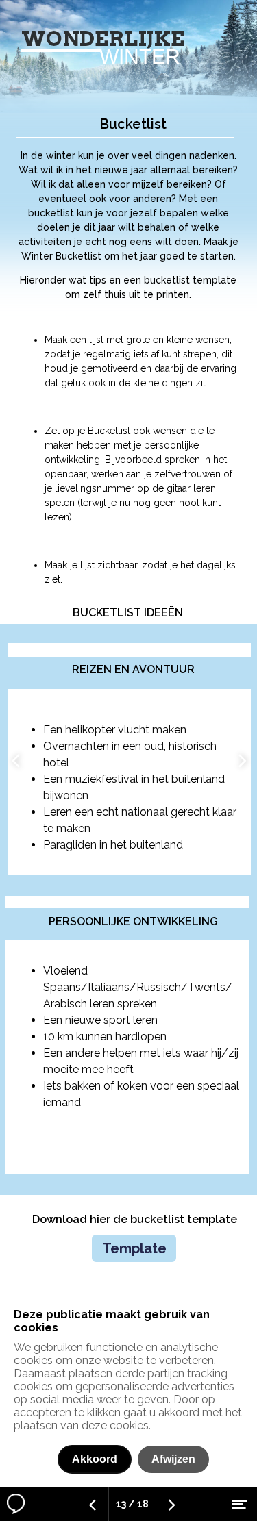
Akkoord (94, 1459)
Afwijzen (173, 1459)
